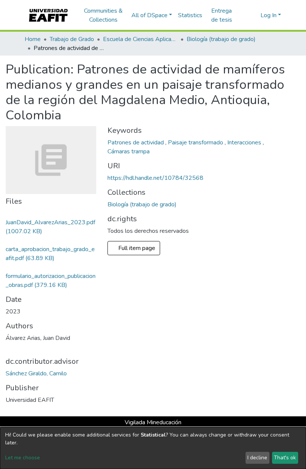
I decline (257, 457)
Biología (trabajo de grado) (221, 39)
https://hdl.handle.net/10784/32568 (155, 178)
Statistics (190, 15)
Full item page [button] (136, 248)
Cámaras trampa (128, 151)
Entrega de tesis (221, 15)
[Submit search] (242, 15)
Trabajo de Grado (72, 39)
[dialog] (153, 448)
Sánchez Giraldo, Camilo (36, 373)
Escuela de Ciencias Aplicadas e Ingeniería (140, 39)
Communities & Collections (103, 15)
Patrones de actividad (136, 142)
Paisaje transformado (196, 142)
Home (33, 39)
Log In (268, 15)
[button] (253, 15)
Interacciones (245, 142)
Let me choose (22, 457)
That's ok (285, 457)
